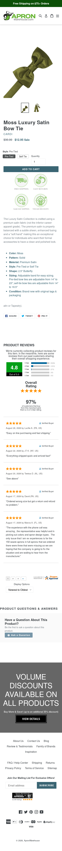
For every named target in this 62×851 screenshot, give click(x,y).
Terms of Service (34, 768)
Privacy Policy (13, 768)
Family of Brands (45, 746)
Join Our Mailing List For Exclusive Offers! (31, 777)
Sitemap (52, 768)
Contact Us (33, 741)
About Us (18, 741)
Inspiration (31, 751)
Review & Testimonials (20, 746)
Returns (50, 762)
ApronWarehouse (32, 840)
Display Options (22, 584)
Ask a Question (20, 635)
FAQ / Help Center (17, 762)
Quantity (35, 156)
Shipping (37, 762)
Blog (46, 741)
